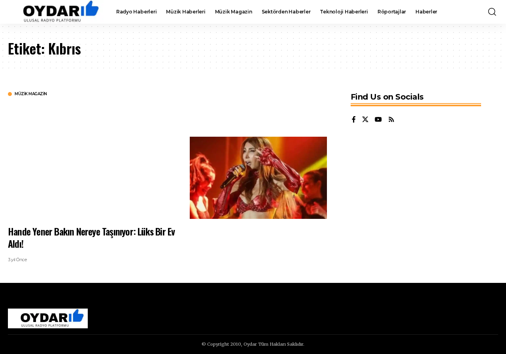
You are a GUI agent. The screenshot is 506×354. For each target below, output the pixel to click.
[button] (492, 12)
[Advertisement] (93, 160)
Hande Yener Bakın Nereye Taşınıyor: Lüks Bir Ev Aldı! (91, 237)
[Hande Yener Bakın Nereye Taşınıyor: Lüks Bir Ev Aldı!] (258, 178)
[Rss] (391, 120)
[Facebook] (354, 120)
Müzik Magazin (31, 94)
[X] (365, 120)
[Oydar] (56, 12)
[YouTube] (378, 120)
